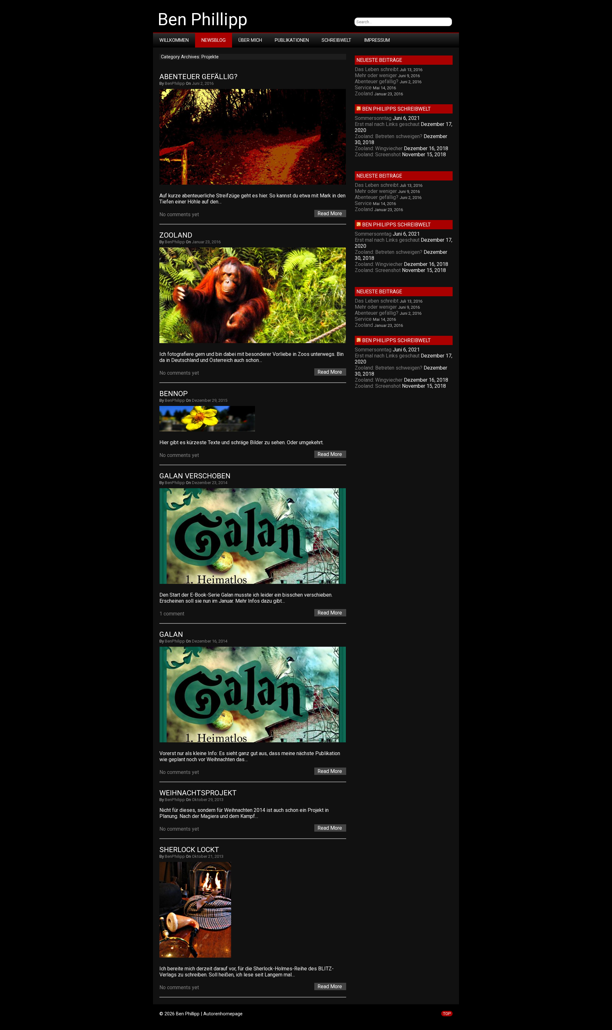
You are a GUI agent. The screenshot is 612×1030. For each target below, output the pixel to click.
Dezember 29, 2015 (209, 400)
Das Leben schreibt (376, 69)
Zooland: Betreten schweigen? (388, 136)
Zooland (175, 235)
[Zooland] (255, 343)
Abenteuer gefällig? (198, 76)
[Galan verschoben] (255, 584)
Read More (329, 213)
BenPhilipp (175, 83)
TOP (447, 1013)
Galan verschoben (194, 476)
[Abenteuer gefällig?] (255, 184)
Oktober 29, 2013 (207, 799)
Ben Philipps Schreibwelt (396, 109)
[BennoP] (210, 431)
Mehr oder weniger (376, 75)
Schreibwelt (336, 40)
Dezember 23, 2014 (209, 482)
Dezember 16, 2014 (209, 641)
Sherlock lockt (189, 849)
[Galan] (255, 742)
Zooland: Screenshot (378, 154)
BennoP (173, 393)
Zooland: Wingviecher (379, 148)
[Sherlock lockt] (198, 957)
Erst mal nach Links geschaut (387, 124)
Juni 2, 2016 (203, 83)
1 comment (171, 614)
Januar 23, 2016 (206, 241)
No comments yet (179, 214)
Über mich (250, 40)
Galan (171, 634)
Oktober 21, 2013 (207, 856)
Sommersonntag (373, 118)
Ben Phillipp (202, 19)
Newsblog (213, 40)
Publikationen (292, 40)
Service (363, 88)
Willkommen (174, 40)
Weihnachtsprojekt (198, 793)
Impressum (377, 40)
